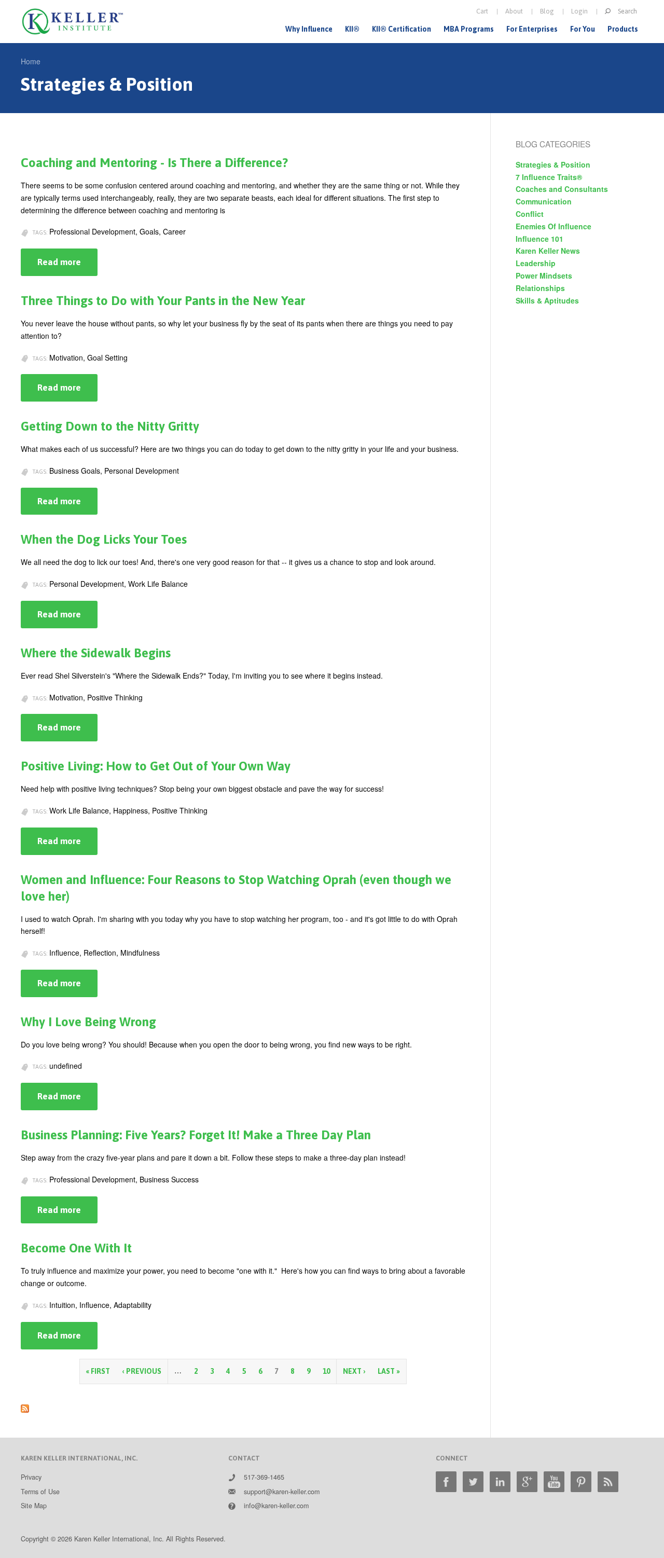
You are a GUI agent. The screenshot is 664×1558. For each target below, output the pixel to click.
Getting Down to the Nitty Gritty (110, 426)
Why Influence (309, 29)
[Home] (73, 21)
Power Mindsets (544, 275)
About (514, 11)
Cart (482, 11)
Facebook (446, 1481)
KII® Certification (401, 29)
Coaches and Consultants (562, 189)
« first (98, 1371)
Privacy (31, 1477)
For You (582, 29)
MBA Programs (469, 29)
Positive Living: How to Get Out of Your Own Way (155, 766)
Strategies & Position (553, 164)
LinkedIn (500, 1481)
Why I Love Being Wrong (88, 1022)
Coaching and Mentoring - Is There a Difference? (154, 163)
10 (326, 1371)
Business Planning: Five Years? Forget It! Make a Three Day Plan (196, 1135)
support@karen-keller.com (282, 1491)
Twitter (473, 1481)
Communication (544, 201)
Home (30, 61)
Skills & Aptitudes (547, 300)
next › (354, 1371)
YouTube (554, 1481)
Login (579, 11)
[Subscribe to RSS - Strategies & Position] (25, 1406)
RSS (608, 1481)
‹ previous (141, 1371)
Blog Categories (553, 143)
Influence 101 (539, 238)
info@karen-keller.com (276, 1505)
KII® (352, 29)
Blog (547, 11)
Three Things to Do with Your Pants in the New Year (163, 301)
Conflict (530, 214)
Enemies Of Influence (553, 226)
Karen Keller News (548, 250)
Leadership (536, 263)
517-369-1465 (264, 1477)
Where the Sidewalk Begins (96, 653)
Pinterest (581, 1481)
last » (389, 1371)
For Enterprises (532, 29)
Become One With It (76, 1248)
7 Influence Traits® (549, 177)
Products (622, 29)
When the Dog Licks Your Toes (104, 539)
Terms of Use (40, 1491)
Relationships (540, 288)
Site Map (34, 1505)
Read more (67, 266)
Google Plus (527, 1481)
